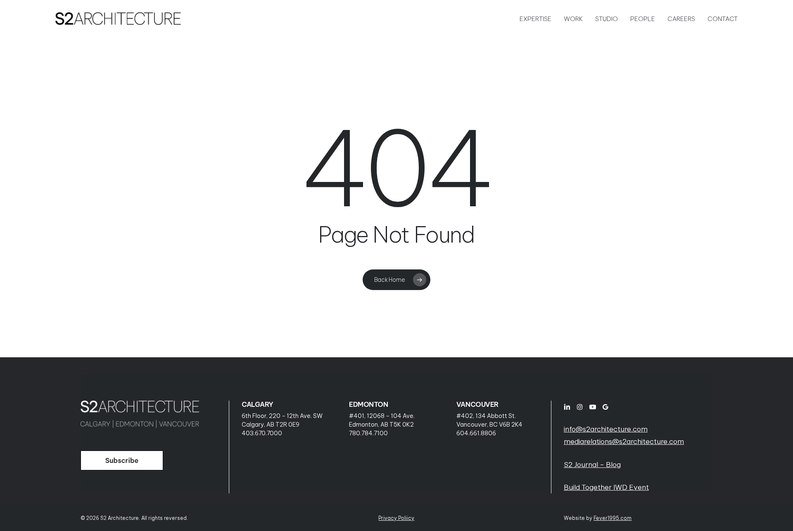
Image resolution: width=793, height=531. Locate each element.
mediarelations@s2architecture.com (624, 441)
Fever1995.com (613, 518)
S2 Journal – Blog (592, 464)
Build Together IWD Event (606, 487)
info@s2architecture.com (606, 429)
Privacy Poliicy (396, 518)
